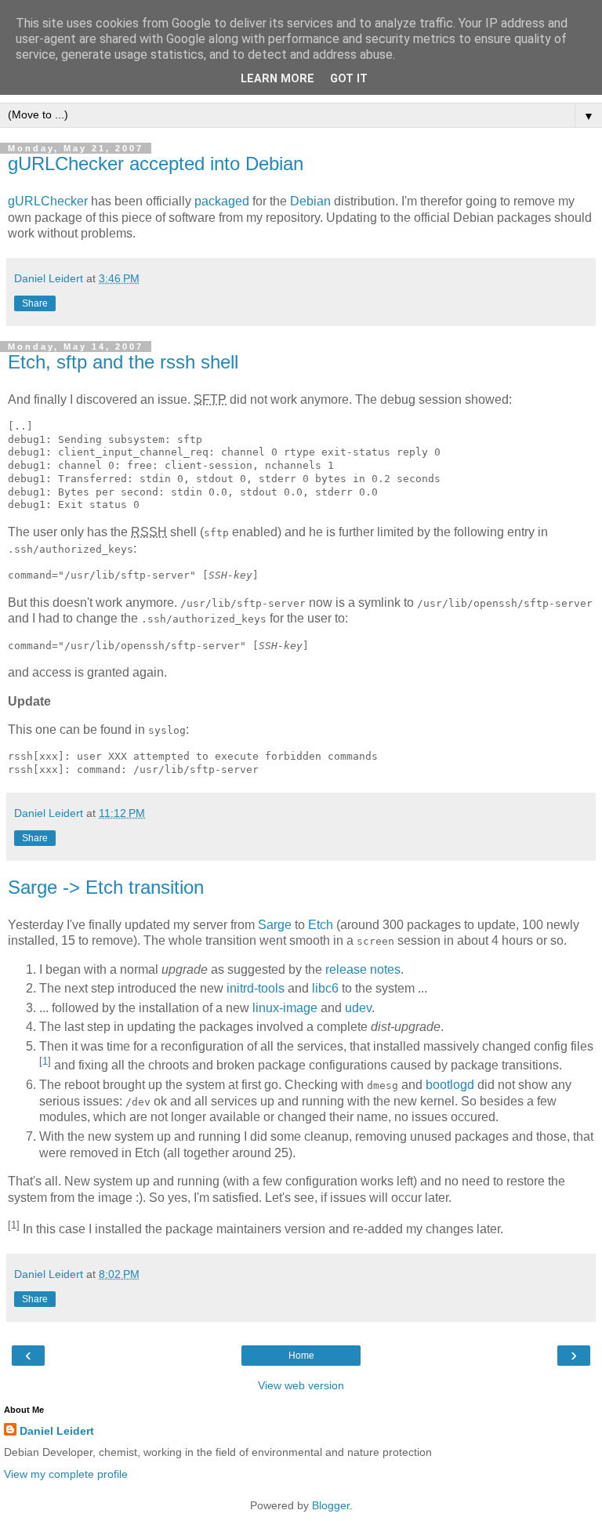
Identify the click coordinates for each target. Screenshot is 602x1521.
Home (301, 1355)
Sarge (275, 924)
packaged (221, 201)
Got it (349, 78)
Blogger (331, 1505)
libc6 (325, 988)
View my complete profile (66, 1474)
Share (35, 303)
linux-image (284, 1008)
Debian (310, 201)
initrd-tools (256, 988)
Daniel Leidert (57, 1431)
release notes (363, 969)
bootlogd (450, 1084)
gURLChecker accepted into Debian (155, 163)
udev (358, 1008)
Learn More (277, 78)
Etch (320, 924)
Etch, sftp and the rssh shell (123, 361)
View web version (301, 1385)
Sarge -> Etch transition (106, 887)
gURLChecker (48, 201)
